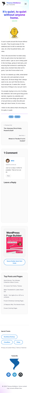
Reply (8, 175)
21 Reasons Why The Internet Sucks (14, 304)
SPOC (12, 160)
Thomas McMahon (13, 3)
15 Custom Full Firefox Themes (13, 286)
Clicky (18, 342)
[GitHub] (20, 375)
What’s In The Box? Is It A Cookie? (17, 140)
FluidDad (17, 116)
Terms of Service (21, 347)
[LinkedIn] (8, 375)
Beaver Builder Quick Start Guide (14, 262)
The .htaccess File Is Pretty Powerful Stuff (12, 129)
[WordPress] (14, 375)
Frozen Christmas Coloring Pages (13, 301)
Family (11, 116)
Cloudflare (7, 342)
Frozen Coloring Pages (10, 308)
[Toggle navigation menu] (25, 3)
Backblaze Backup (9, 337)
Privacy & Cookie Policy (8, 347)
